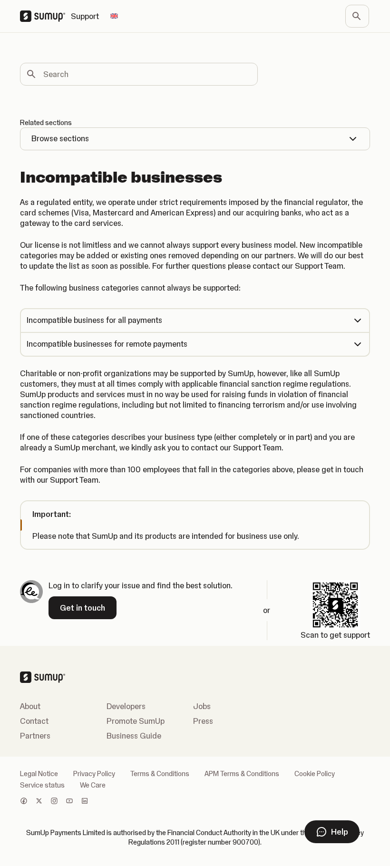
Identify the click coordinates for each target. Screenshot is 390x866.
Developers (126, 706)
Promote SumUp (136, 721)
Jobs (202, 706)
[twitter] (39, 802)
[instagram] (54, 802)
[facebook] (24, 802)
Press (203, 721)
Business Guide (134, 735)
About (30, 706)
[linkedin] (84, 802)
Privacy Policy (94, 773)
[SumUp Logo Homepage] (45, 16)
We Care (93, 785)
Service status (42, 785)
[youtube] (69, 802)
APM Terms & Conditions (242, 773)
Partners (35, 735)
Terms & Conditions (159, 773)
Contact (34, 721)
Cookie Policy (314, 773)
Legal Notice (39, 773)
